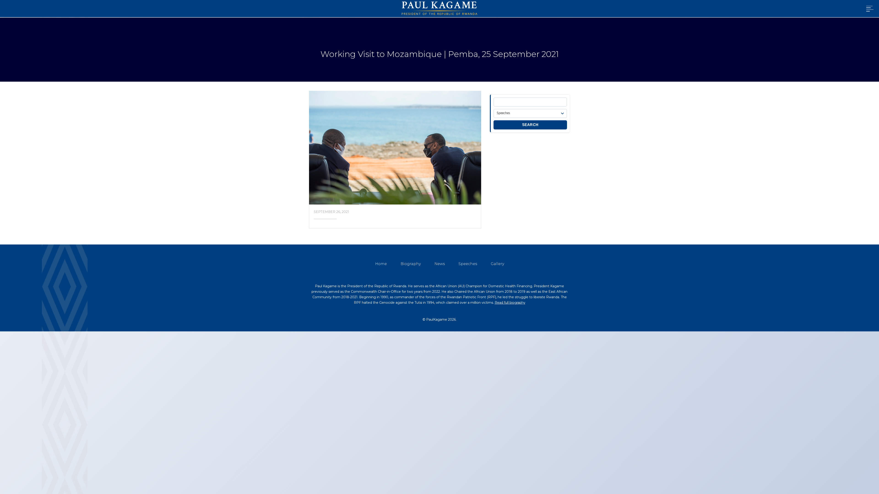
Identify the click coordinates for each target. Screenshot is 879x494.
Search (530, 125)
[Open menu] (868, 8)
